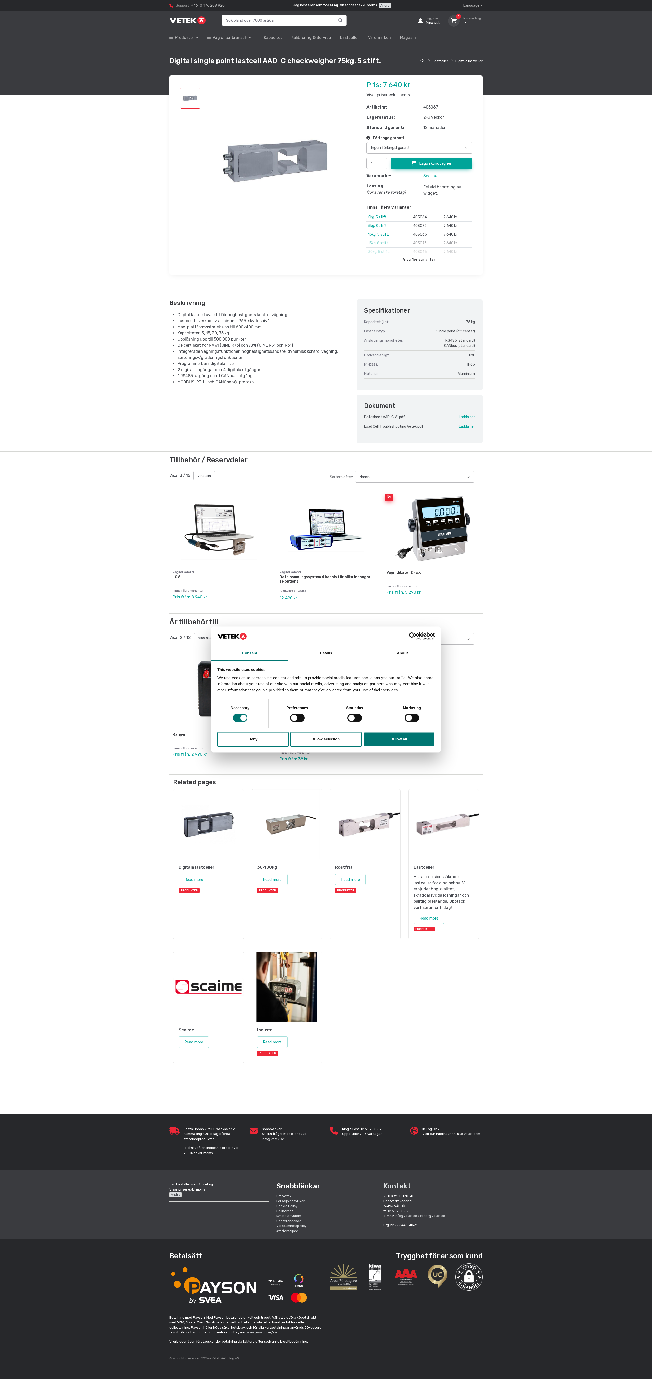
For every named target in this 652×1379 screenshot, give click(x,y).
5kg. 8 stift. (377, 226)
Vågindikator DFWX (404, 572)
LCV (176, 577)
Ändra (385, 5)
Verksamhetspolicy (291, 1226)
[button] (469, 1277)
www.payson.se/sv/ (262, 1332)
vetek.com (472, 1134)
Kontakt (397, 1186)
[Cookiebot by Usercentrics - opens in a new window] (412, 636)
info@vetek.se (273, 1139)
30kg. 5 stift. (379, 252)
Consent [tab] (249, 653)
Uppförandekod (288, 1221)
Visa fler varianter (419, 259)
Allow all (399, 739)
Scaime (430, 175)
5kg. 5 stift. (377, 217)
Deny (252, 739)
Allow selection (326, 739)
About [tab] (402, 653)
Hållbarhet (284, 1211)
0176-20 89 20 (399, 1211)
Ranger (179, 734)
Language (471, 5)
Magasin (408, 37)
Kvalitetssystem (288, 1216)
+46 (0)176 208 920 (208, 5)
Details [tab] (326, 653)
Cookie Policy (286, 1206)
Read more (193, 879)
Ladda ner (467, 417)
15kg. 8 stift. (378, 243)
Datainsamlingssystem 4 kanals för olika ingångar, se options (325, 579)
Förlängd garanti (388, 138)
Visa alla (204, 476)
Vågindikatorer (183, 572)
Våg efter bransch (230, 37)
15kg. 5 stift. (378, 234)
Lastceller (349, 37)
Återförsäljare (287, 1231)
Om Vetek (283, 1196)
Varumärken (379, 37)
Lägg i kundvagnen (435, 163)
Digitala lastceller (469, 61)
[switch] (297, 718)
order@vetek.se (432, 1216)
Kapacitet (273, 37)
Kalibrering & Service (311, 37)
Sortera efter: (341, 477)
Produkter (185, 37)
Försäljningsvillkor (290, 1201)
